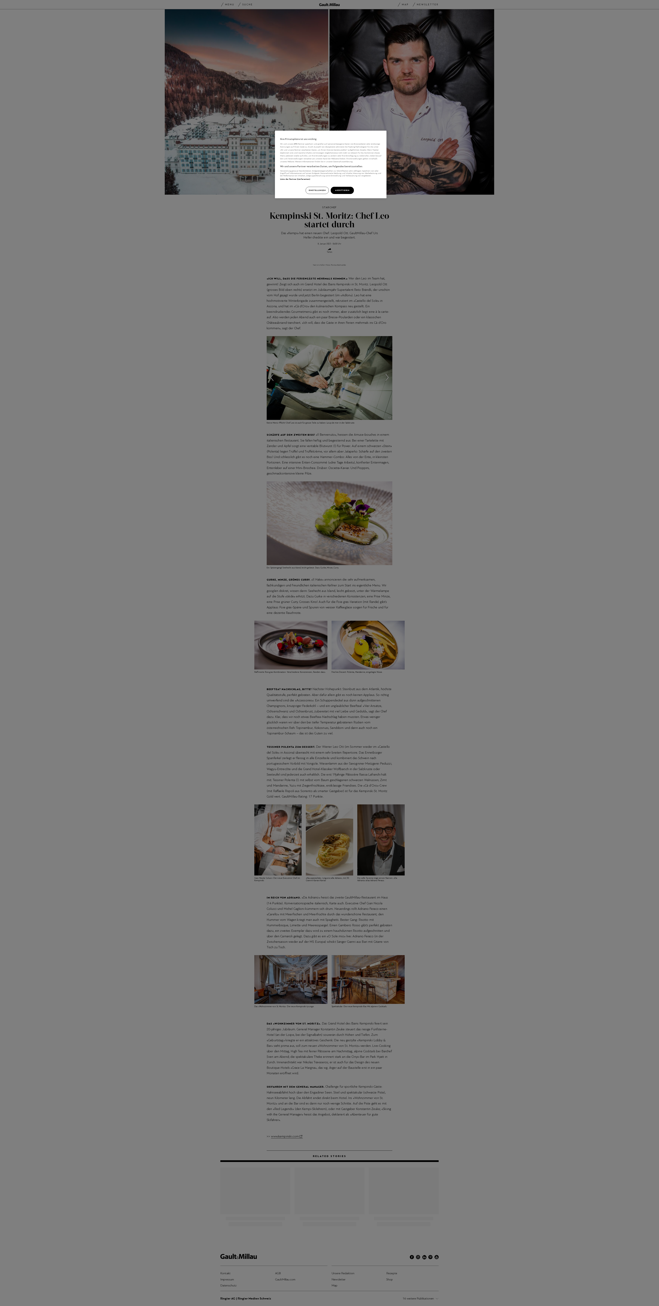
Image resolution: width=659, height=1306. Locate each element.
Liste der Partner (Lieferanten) (295, 179)
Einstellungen (317, 190)
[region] (330, 164)
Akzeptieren (342, 190)
